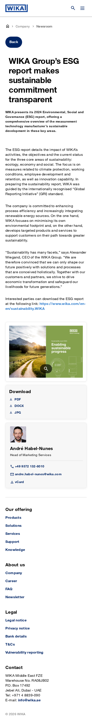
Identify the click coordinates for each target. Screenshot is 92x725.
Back (13, 42)
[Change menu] (82, 8)
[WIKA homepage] (16, 8)
